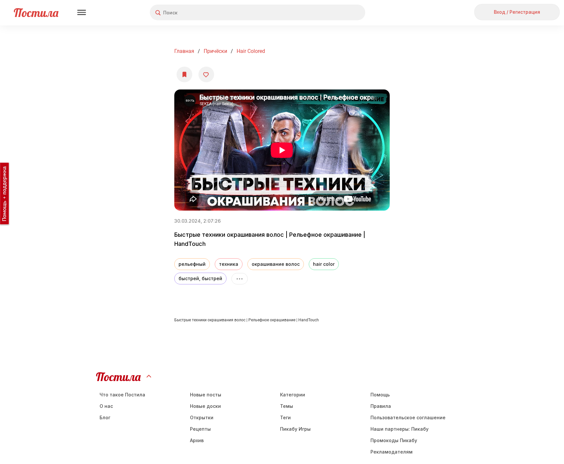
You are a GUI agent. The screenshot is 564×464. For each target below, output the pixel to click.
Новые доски (205, 406)
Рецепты (200, 429)
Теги (285, 417)
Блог (105, 417)
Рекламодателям (391, 452)
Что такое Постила (122, 394)
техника (228, 264)
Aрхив (197, 440)
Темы (286, 406)
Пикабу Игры (295, 429)
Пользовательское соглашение (408, 417)
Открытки (201, 417)
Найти (335, 12)
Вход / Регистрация (517, 12)
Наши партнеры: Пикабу (399, 429)
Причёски (215, 51)
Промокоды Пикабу (393, 440)
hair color (324, 264)
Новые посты (205, 394)
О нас (106, 406)
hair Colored (251, 51)
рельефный (192, 264)
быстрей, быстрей (200, 278)
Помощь (380, 394)
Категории (292, 394)
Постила (36, 12)
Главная (184, 51)
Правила (380, 406)
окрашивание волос (276, 264)
